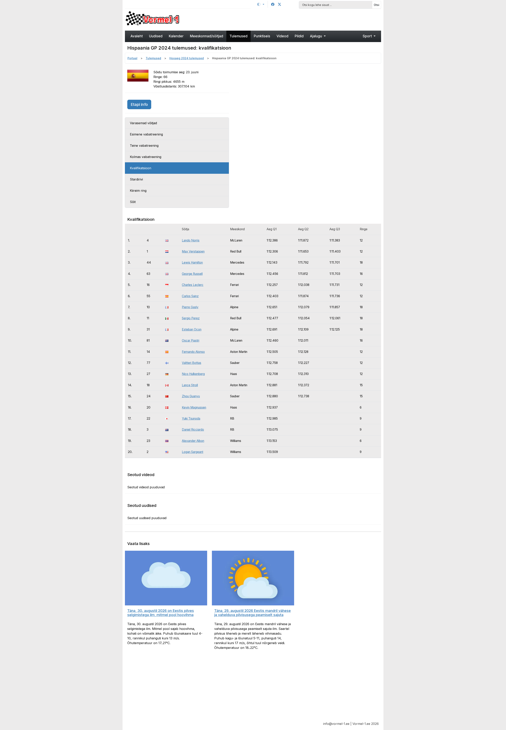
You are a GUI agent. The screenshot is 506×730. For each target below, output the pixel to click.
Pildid (299, 36)
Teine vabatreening (144, 146)
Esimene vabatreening (146, 134)
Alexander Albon (193, 441)
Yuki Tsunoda (191, 418)
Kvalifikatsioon (140, 168)
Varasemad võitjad (143, 123)
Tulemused (238, 36)
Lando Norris (190, 240)
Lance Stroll (190, 385)
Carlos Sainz (190, 296)
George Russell (192, 274)
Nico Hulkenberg (193, 374)
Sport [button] (368, 36)
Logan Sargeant (192, 452)
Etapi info (141, 104)
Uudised (155, 36)
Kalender (176, 36)
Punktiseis (262, 36)
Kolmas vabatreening (145, 157)
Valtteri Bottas (191, 363)
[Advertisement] (285, 19)
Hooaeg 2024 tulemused (186, 58)
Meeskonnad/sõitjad (206, 36)
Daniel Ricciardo (193, 429)
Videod (282, 36)
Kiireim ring (138, 191)
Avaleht (136, 36)
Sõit (133, 202)
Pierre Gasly (190, 307)
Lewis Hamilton (192, 262)
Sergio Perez (191, 318)
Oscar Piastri (190, 340)
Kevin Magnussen (194, 407)
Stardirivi (136, 179)
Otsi (376, 5)
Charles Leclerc (192, 285)
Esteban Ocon (191, 329)
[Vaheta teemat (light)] (260, 4)
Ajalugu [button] (316, 36)
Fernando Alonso (193, 352)
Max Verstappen (193, 251)
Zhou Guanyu (191, 396)
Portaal (132, 58)
